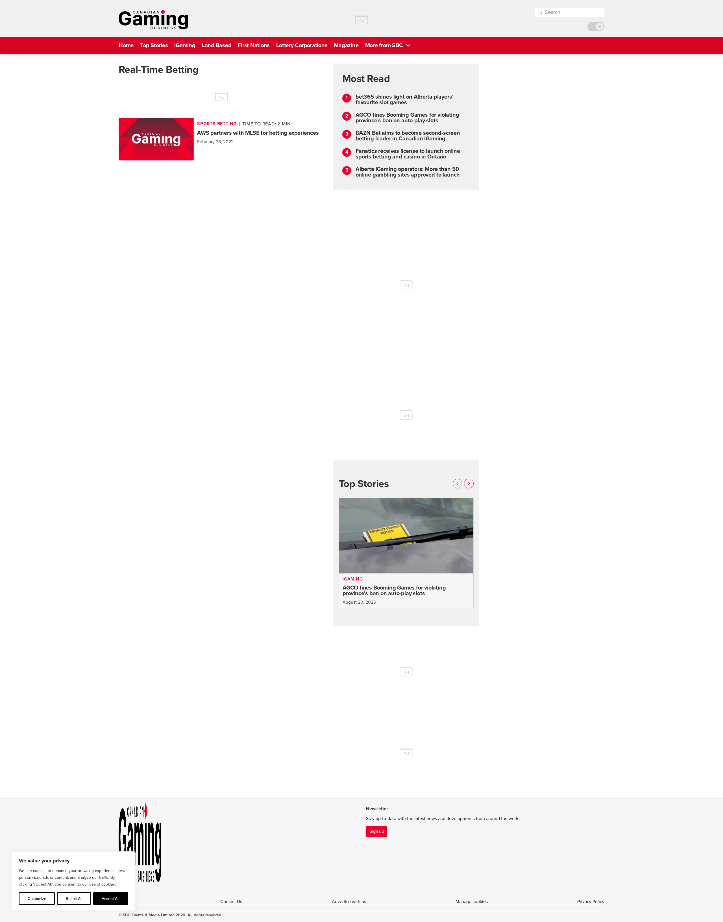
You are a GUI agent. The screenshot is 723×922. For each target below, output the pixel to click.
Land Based (217, 45)
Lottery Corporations (301, 45)
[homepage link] (153, 19)
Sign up (376, 831)
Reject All (74, 898)
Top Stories (154, 45)
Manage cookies (472, 901)
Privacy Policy (590, 901)
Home (126, 45)
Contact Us (231, 901)
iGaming (184, 45)
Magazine (346, 45)
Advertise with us (349, 901)
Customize (37, 898)
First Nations (254, 45)
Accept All (110, 898)
